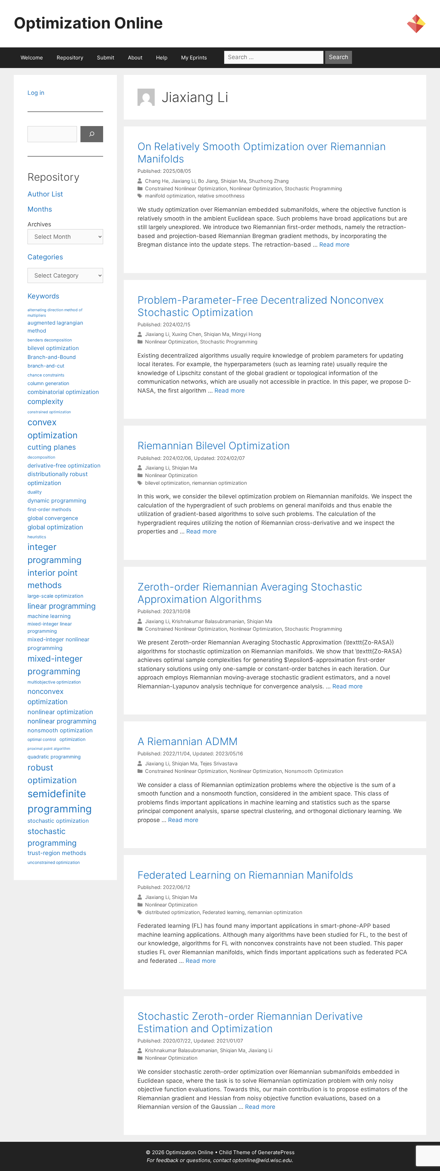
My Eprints (194, 57)
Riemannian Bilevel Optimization (214, 445)
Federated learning (223, 912)
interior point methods (53, 579)
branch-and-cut (46, 366)
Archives (39, 224)
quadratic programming (54, 756)
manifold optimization (170, 196)
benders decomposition (50, 340)
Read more (334, 244)
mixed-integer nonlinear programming (58, 643)
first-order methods (49, 509)
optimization (72, 739)
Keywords (43, 296)
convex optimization (53, 428)
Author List (45, 194)
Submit (105, 57)
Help (161, 57)
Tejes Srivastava (219, 763)
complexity (45, 401)
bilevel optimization (167, 483)
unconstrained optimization (54, 862)
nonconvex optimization (48, 696)
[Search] (91, 134)
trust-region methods (57, 852)
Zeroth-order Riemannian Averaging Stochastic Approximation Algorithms (250, 593)
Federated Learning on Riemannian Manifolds (245, 875)
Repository (70, 57)
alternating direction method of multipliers (55, 312)
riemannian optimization (219, 483)
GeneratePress (276, 1152)
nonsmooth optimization (60, 730)
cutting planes (52, 447)
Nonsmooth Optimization (314, 771)
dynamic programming (57, 500)
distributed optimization (172, 912)
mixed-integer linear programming (50, 627)
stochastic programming (52, 837)
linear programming (62, 605)
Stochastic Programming (313, 188)
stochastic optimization (58, 820)
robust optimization (52, 773)
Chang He (156, 181)
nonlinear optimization (60, 712)
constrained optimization (49, 412)
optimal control (42, 739)
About (135, 57)
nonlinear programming (62, 721)
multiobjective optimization (54, 682)
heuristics (37, 536)
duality (35, 492)
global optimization (55, 527)
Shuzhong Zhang (269, 181)
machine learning (49, 616)
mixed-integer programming (55, 664)
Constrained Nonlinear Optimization (186, 188)
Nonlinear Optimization (256, 188)
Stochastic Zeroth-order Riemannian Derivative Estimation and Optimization (250, 1022)
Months (40, 209)
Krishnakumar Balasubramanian (208, 621)
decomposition (41, 457)
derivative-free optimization (64, 465)
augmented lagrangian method (55, 326)
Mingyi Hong (246, 334)
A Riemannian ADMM (188, 741)
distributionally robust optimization (58, 478)
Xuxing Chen (186, 334)
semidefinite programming (60, 801)
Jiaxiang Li (183, 181)
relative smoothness (221, 196)
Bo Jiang (208, 181)
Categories (45, 257)
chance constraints (46, 375)
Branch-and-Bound (52, 357)
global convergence (53, 518)
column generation (48, 383)
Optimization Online (88, 22)
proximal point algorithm (49, 748)
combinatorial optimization (63, 392)
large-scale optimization (55, 596)
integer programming (54, 553)
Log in (36, 92)
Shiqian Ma (233, 181)
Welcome (32, 57)
